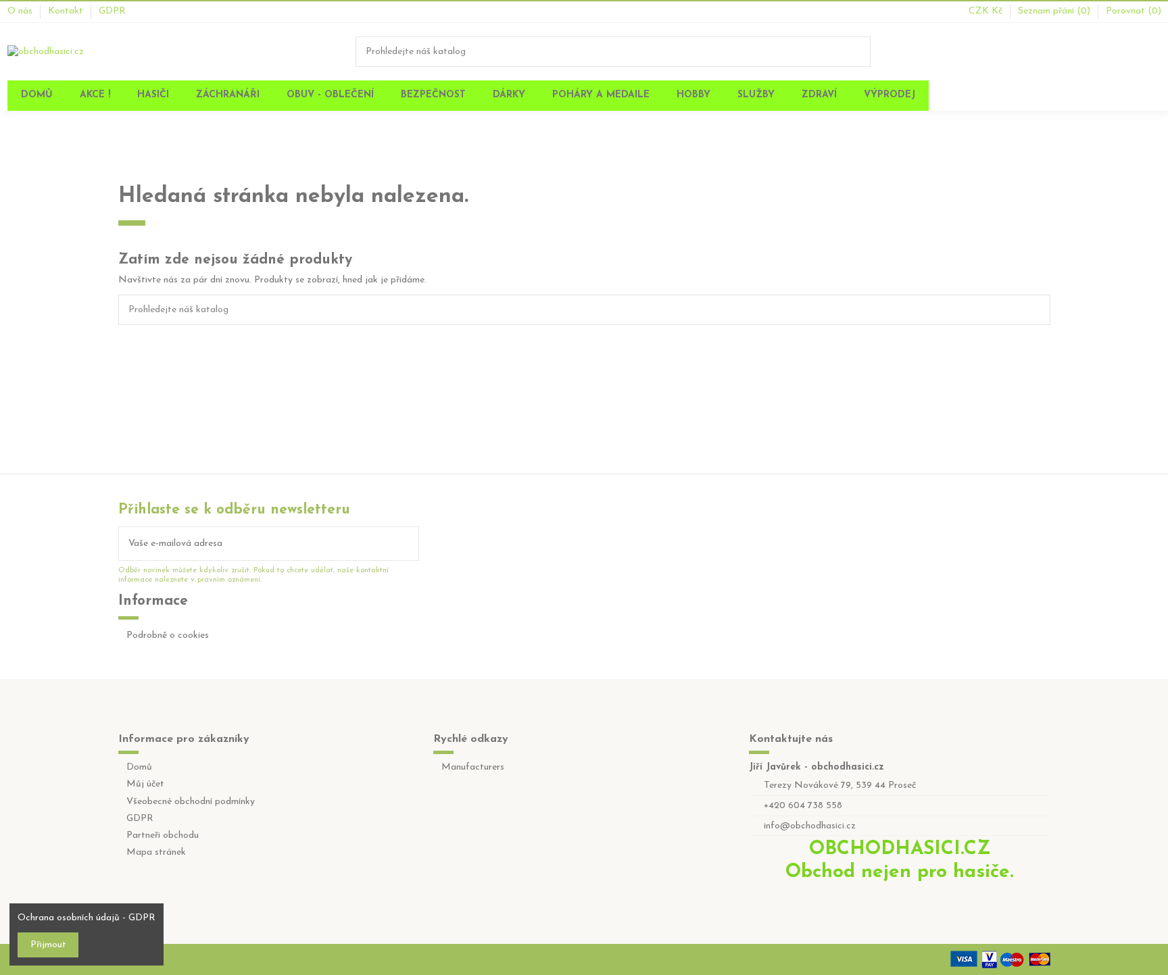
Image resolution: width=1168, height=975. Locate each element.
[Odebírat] (408, 543)
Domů (139, 767)
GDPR (112, 11)
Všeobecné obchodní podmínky (190, 802)
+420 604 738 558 (803, 806)
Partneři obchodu (162, 835)
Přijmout (48, 945)
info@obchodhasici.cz (810, 826)
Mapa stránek (156, 852)
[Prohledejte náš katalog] (861, 51)
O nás (21, 11)
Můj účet (145, 784)
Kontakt (67, 11)
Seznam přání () (1055, 11)
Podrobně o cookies (167, 635)
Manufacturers (472, 767)
